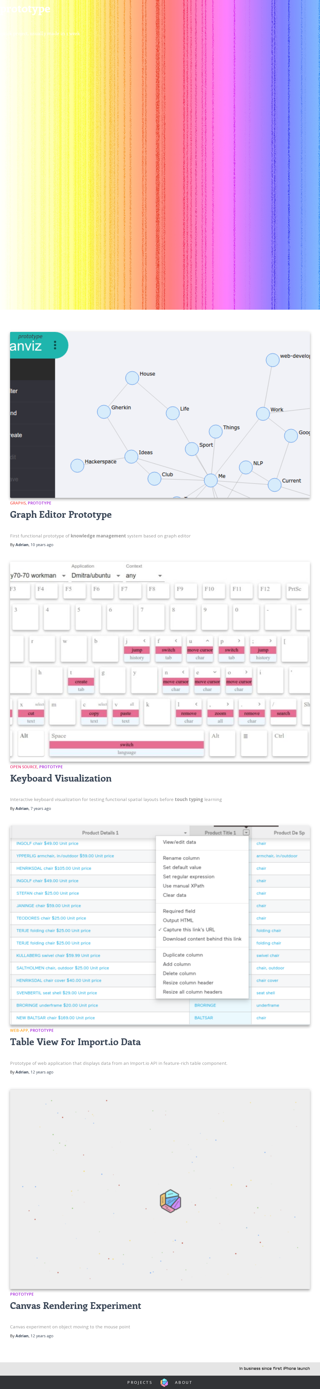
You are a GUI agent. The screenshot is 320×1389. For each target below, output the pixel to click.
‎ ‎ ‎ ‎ (163, 1382)
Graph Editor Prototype (61, 513)
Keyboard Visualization (61, 777)
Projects (139, 1382)
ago (41, 544)
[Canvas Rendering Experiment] (160, 1189)
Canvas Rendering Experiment (75, 1305)
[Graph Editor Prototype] (160, 415)
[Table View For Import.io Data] (160, 925)
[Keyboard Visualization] (160, 661)
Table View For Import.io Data (75, 1041)
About (184, 1382)
